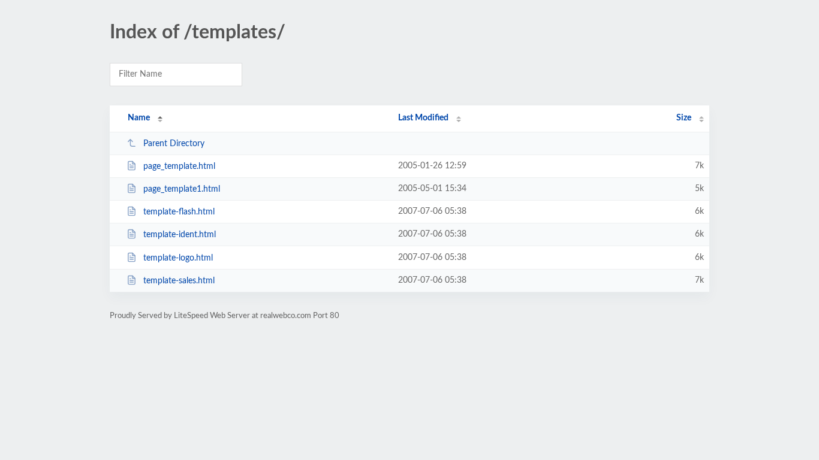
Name (139, 118)
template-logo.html (178, 258)
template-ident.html (179, 235)
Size (683, 118)
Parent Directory (173, 144)
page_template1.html (181, 189)
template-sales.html (179, 281)
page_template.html (179, 166)
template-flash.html (179, 212)
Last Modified (423, 118)
